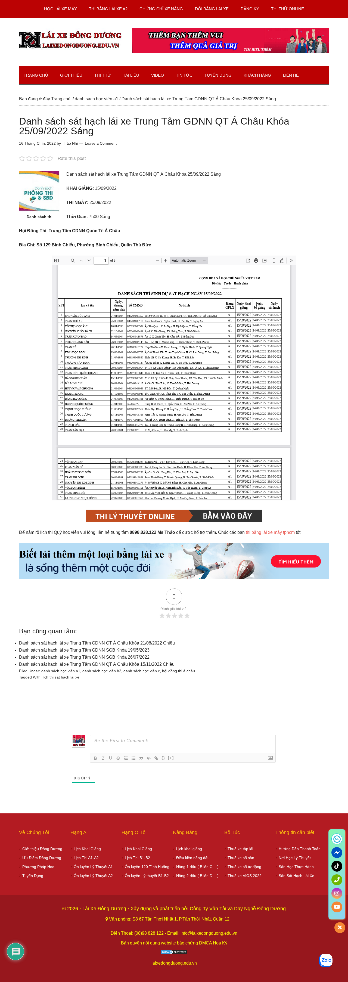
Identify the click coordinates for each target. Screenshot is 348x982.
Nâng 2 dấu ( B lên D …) (197, 875)
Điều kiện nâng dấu (193, 858)
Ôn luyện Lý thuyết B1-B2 (147, 875)
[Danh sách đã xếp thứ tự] (126, 758)
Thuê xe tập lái (240, 849)
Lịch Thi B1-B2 (137, 858)
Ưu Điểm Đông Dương (41, 858)
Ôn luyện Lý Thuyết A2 (93, 875)
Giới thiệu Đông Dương (42, 849)
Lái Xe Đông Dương (105, 908)
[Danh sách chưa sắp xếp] (133, 758)
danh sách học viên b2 (101, 671)
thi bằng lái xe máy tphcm (270, 532)
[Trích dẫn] (141, 758)
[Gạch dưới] (110, 758)
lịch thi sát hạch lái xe (61, 677)
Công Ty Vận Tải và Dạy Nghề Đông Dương (238, 908)
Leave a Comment (101, 143)
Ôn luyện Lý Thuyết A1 (93, 867)
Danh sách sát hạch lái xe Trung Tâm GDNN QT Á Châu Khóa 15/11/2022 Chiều (97, 664)
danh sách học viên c (141, 671)
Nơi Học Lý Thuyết (295, 858)
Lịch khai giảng (189, 849)
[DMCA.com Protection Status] (174, 953)
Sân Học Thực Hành (296, 867)
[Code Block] (149, 758)
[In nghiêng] (103, 758)
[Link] (156, 758)
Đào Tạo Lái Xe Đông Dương (70, 40)
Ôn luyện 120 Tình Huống (147, 867)
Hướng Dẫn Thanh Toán (300, 849)
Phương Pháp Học (38, 867)
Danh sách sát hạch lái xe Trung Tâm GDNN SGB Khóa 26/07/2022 (84, 657)
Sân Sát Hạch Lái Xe (296, 875)
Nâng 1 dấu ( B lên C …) (197, 867)
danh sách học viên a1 (60, 671)
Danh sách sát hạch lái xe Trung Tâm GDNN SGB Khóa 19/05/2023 (84, 650)
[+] (171, 758)
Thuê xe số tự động (244, 867)
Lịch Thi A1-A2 (86, 858)
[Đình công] (118, 758)
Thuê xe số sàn (241, 858)
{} (163, 758)
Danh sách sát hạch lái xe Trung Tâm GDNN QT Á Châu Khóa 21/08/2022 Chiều (97, 643)
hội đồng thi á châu (178, 671)
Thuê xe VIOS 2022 (245, 875)
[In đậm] (95, 758)
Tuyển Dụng (32, 875)
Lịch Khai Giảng (87, 849)
